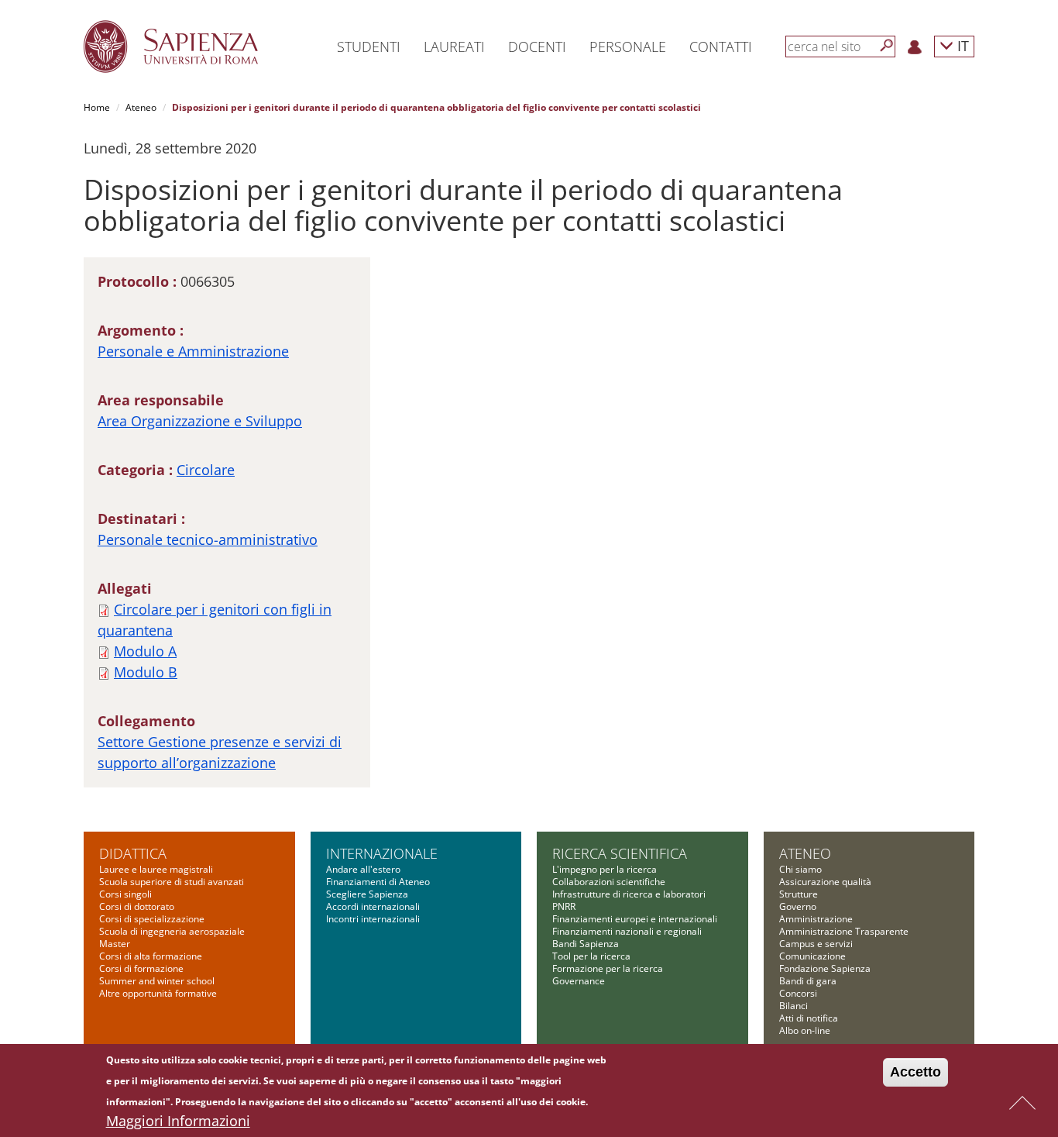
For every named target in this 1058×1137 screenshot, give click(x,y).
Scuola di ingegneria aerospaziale (172, 931)
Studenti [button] (368, 46)
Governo (797, 906)
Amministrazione (816, 918)
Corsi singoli (125, 894)
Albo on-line (804, 1030)
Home (97, 107)
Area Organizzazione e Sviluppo (200, 421)
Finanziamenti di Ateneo (378, 881)
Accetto (915, 1072)
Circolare (206, 469)
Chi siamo (800, 869)
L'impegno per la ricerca (604, 869)
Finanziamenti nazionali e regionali (627, 931)
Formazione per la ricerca (607, 968)
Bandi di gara (807, 980)
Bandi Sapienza (585, 943)
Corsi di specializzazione (151, 918)
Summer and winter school (157, 980)
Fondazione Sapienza (825, 968)
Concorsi (798, 993)
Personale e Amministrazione (193, 351)
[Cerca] (887, 45)
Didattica (133, 853)
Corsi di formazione (141, 968)
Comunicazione (812, 956)
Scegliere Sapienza (367, 894)
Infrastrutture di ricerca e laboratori (629, 894)
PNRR (563, 906)
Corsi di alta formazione (150, 956)
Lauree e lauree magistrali (156, 869)
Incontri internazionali (373, 918)
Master (114, 943)
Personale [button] (627, 46)
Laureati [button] (454, 46)
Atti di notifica (808, 1018)
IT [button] (961, 45)
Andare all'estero (363, 869)
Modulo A (145, 651)
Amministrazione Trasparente (844, 931)
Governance (578, 980)
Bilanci (793, 1005)
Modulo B (145, 672)
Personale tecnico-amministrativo (208, 539)
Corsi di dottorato (136, 906)
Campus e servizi (816, 943)
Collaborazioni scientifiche (608, 881)
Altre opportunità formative (158, 993)
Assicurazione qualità (825, 881)
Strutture (798, 894)
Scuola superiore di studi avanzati (171, 881)
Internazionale (382, 853)
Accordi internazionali (373, 906)
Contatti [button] (720, 46)
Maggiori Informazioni (178, 1120)
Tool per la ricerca (591, 956)
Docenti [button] (537, 46)
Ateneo (140, 107)
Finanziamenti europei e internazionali (634, 918)
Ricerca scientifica (619, 853)
